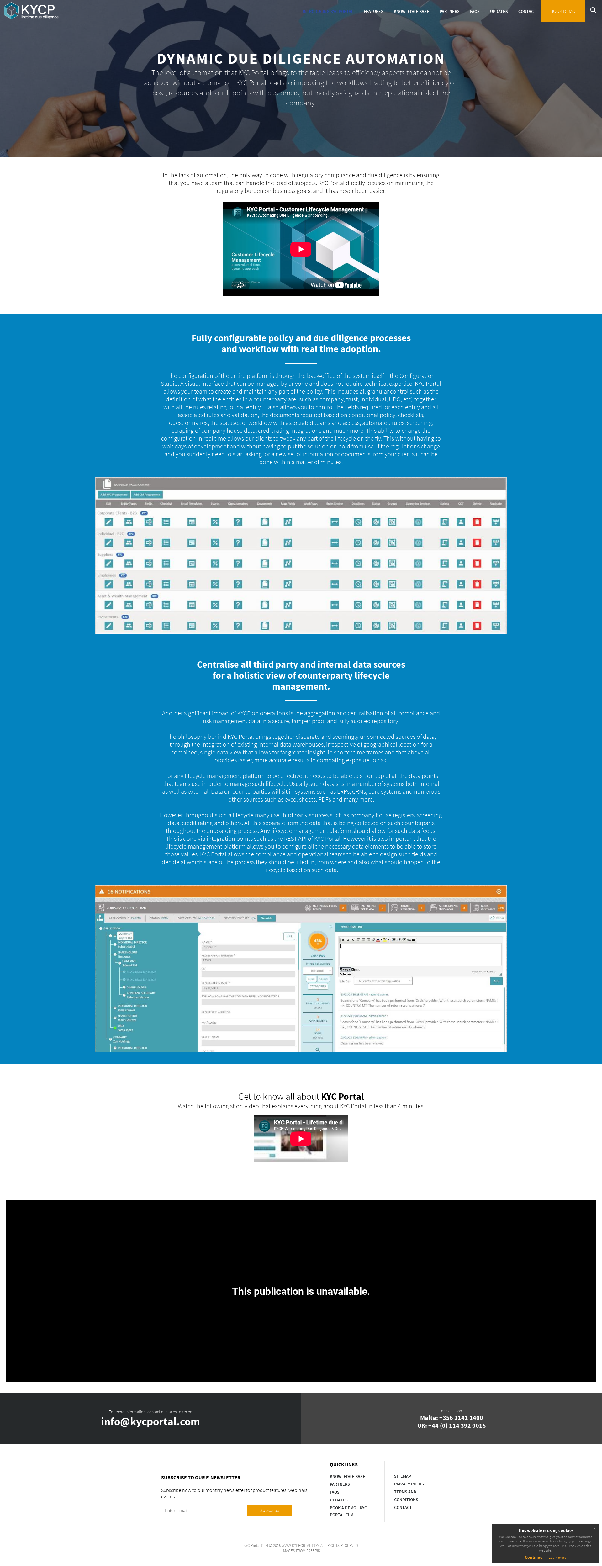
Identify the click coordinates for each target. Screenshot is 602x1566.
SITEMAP (402, 1476)
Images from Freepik (301, 1550)
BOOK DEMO (562, 11)
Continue (533, 1557)
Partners (450, 11)
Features (373, 11)
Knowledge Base (411, 11)
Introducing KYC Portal (328, 11)
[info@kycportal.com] (150, 1418)
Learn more (557, 1557)
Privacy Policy (409, 1484)
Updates (499, 11)
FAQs (475, 11)
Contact (527, 11)
